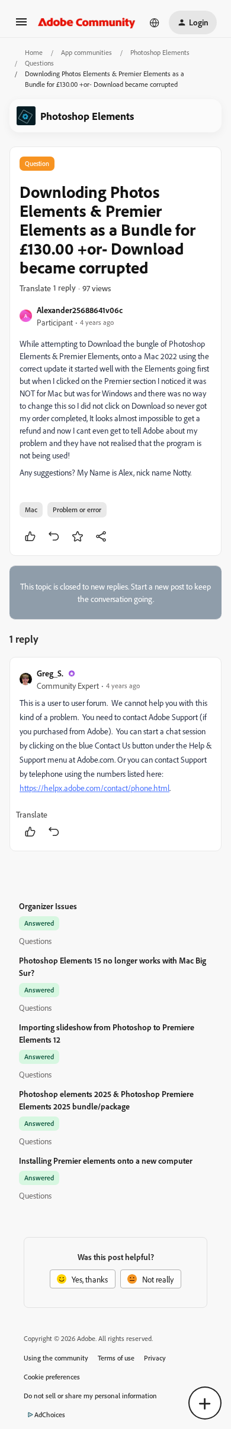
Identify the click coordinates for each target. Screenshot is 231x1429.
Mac (31, 509)
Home (34, 52)
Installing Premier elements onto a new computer (105, 1160)
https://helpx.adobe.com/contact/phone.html (94, 788)
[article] (115, 754)
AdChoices (49, 1414)
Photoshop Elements (160, 52)
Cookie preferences (52, 1376)
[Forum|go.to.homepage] (87, 22)
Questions (39, 62)
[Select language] (154, 22)
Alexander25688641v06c (80, 310)
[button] (21, 26)
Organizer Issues (48, 906)
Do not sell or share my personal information (90, 1395)
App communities (86, 52)
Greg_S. (50, 673)
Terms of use (116, 1357)
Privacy (155, 1357)
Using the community (56, 1357)
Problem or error (77, 509)
